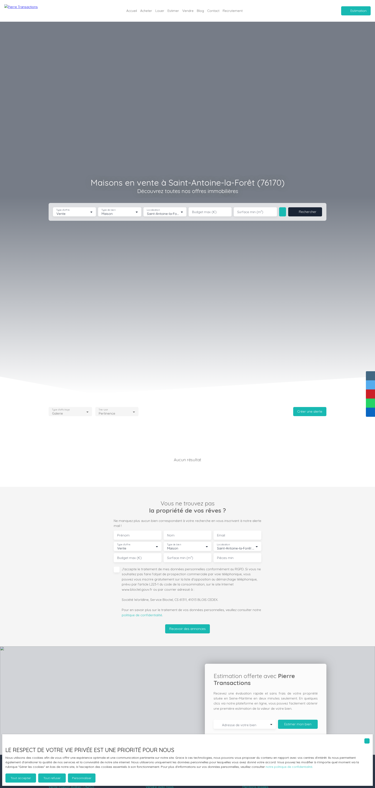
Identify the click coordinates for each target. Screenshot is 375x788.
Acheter (146, 10)
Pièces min (225, 558)
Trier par (103, 409)
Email (221, 535)
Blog (200, 10)
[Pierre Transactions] (26, 11)
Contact (213, 10)
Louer (159, 10)
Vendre (188, 10)
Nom (170, 535)
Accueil (131, 10)
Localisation (153, 210)
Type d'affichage (61, 409)
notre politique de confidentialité (289, 767)
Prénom (123, 535)
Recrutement (233, 10)
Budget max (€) (204, 212)
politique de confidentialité (142, 615)
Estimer (173, 10)
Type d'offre (63, 210)
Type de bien (108, 210)
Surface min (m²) (250, 212)
